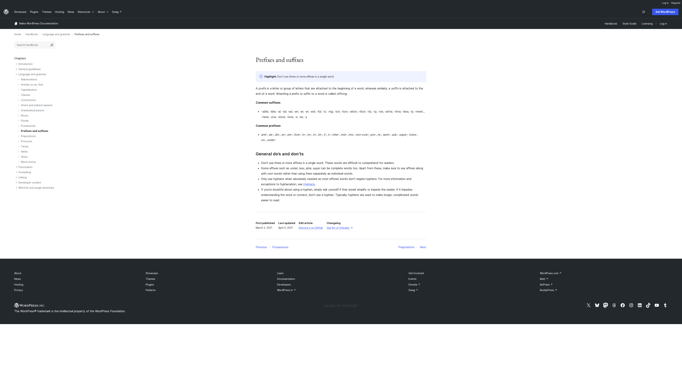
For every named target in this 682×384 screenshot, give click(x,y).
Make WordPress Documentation (38, 23)
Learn (280, 273)
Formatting (24, 172)
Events (412, 278)
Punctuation (25, 167)
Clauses (25, 94)
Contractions (28, 100)
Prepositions (28, 136)
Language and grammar (56, 34)
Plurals (25, 120)
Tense (24, 146)
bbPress (546, 284)
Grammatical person (32, 110)
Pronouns (26, 141)
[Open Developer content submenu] (16, 182)
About (17, 273)
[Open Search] (644, 12)
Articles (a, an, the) (32, 84)
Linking (22, 177)
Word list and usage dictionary (36, 187)
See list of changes (339, 227)
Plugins (150, 284)
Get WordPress (665, 11)
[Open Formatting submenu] (16, 172)
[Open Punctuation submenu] (16, 167)
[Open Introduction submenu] (16, 64)
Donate (414, 284)
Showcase (152, 273)
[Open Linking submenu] (16, 177)
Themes (150, 278)
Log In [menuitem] (665, 2)
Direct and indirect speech (36, 105)
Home (17, 34)
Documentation (286, 278)
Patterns (151, 290)
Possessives (28, 125)
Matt (544, 278)
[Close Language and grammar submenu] (16, 74)
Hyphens (309, 184)
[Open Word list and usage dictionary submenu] (16, 188)
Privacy (18, 290)
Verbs (24, 151)
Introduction (25, 63)
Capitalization (29, 89)
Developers (284, 284)
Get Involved (416, 273)
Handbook (32, 34)
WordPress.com (550, 273)
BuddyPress (548, 290)
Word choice (28, 161)
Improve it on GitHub (311, 227)
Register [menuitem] (676, 2)
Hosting (18, 284)
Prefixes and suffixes (34, 130)
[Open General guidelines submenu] (16, 69)
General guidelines (29, 69)
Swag (413, 290)
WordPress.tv (286, 290)
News (17, 278)
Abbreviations (29, 79)
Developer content (29, 182)
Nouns (24, 115)
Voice (24, 156)
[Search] (51, 45)
